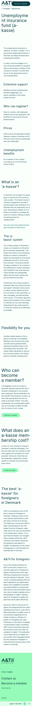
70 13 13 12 (6, 688)
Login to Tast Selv (15, 704)
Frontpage (6, 8)
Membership (16, 8)
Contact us (8, 678)
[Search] (24, 703)
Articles (3, 698)
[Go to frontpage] (8, 3)
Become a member (14, 683)
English (10, 672)
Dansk (3, 672)
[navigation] (29, 703)
